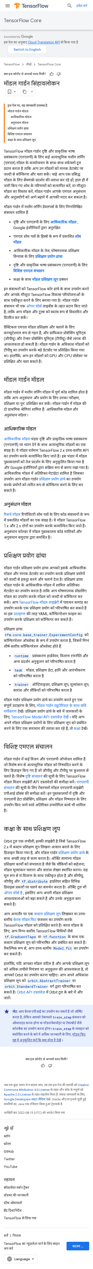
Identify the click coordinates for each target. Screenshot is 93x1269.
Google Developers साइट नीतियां (24, 1099)
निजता (17, 1235)
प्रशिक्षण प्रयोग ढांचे (52, 479)
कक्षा (77, 728)
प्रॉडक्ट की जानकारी (16, 1195)
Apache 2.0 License (17, 1094)
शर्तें (6, 1235)
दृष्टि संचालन (33, 776)
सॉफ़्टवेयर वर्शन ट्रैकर (16, 1187)
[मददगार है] (51, 74)
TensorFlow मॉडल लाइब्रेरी (39, 602)
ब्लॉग (7, 1136)
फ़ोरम (7, 1144)
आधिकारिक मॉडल (17, 439)
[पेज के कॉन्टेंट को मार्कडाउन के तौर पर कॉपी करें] (24, 92)
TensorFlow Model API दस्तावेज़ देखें (39, 717)
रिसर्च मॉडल (12, 514)
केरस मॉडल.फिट (24, 919)
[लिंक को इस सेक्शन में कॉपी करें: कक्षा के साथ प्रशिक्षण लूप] (65, 829)
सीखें (28, 64)
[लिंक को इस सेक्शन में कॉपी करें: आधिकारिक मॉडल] (41, 429)
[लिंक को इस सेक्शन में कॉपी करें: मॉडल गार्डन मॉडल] (49, 380)
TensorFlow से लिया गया (20, 1218)
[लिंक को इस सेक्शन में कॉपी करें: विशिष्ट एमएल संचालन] (57, 747)
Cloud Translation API (44, 42)
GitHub (9, 1151)
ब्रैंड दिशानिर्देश (13, 1210)
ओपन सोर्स (34, 306)
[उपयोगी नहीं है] (58, 74)
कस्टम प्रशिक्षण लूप (47, 914)
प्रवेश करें (81, 6)
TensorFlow (12, 64)
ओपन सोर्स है (13, 893)
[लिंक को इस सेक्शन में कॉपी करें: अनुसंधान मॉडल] (36, 505)
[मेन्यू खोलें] (7, 5)
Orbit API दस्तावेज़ (31, 992)
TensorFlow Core (22, 21)
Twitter (9, 1159)
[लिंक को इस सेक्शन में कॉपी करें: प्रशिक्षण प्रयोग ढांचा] (51, 556)
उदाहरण (20, 614)
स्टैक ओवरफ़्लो (13, 1203)
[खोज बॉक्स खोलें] (69, 6)
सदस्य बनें (78, 1246)
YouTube (10, 1167)
